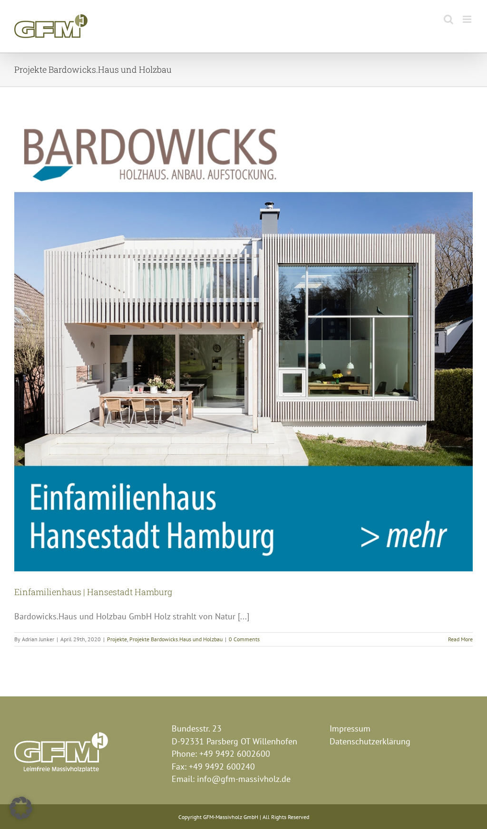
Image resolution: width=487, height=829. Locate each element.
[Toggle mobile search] (448, 19)
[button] (21, 808)
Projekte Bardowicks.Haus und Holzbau (176, 639)
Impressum (350, 728)
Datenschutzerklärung (370, 741)
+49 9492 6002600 (234, 753)
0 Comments (244, 639)
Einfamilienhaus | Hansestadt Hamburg (93, 592)
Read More (460, 639)
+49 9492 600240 (222, 766)
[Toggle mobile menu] (468, 19)
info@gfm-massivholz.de (244, 778)
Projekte (117, 639)
